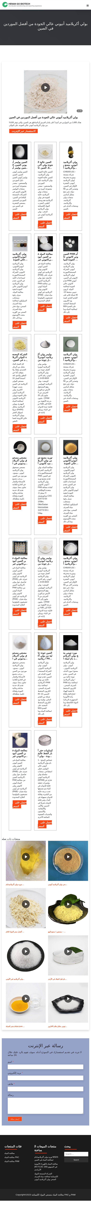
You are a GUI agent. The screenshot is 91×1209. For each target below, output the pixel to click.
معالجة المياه (10, 1153)
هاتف (11, 1084)
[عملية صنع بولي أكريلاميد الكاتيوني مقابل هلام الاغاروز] (68, 1003)
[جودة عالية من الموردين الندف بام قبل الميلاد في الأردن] (68, 955)
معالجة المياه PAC (12, 1157)
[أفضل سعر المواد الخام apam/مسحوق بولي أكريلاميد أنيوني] (26, 908)
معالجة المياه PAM (12, 1161)
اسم (11, 1061)
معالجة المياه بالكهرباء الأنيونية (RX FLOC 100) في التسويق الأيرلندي (46, 1167)
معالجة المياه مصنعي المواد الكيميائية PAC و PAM (53, 1195)
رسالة (11, 1095)
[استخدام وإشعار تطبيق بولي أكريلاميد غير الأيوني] (26, 955)
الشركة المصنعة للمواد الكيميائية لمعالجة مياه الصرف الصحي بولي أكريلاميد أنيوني (46, 1176)
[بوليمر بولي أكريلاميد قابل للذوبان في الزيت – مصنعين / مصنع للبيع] (68, 908)
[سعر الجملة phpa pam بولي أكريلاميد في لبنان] (26, 1003)
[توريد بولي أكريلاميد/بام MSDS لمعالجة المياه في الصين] (26, 861)
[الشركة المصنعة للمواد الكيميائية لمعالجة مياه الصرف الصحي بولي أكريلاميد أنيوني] (68, 861)
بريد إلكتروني (15, 1073)
